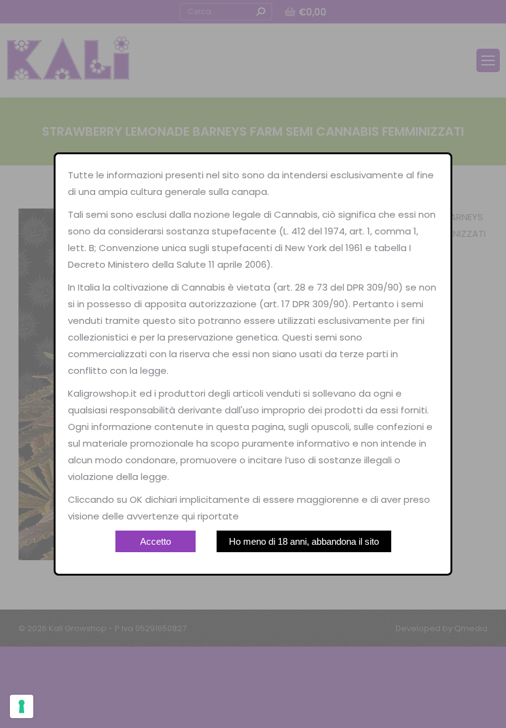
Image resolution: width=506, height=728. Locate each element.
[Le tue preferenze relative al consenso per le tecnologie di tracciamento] (21, 706)
